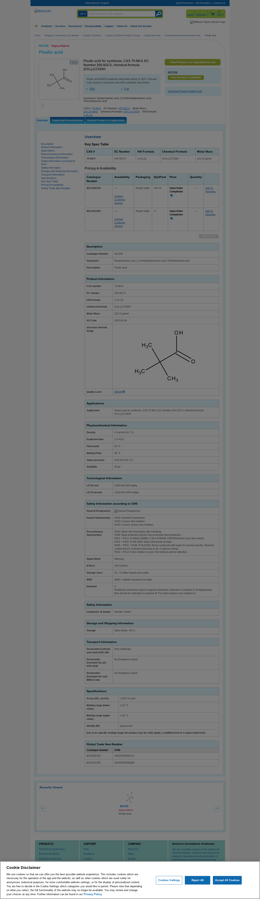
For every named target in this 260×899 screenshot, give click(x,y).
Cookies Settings (169, 880)
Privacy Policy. (93, 894)
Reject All (198, 880)
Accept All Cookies (227, 880)
